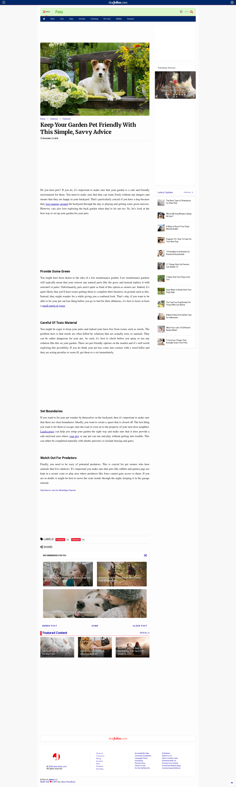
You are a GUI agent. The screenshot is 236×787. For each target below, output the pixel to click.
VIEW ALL (188, 192)
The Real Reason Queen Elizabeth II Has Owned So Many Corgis (175, 87)
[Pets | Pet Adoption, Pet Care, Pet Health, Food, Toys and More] (59, 13)
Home (42, 119)
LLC (52, 780)
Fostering (94, 19)
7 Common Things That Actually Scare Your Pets (176, 341)
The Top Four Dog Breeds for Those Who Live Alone (178, 303)
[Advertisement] (95, 32)
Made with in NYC (49, 782)
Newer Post (49, 626)
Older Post (140, 626)
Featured (66, 119)
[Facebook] (181, 12)
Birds (53, 19)
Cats (62, 19)
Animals (82, 19)
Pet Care (107, 19)
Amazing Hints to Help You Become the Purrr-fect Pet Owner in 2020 (130, 651)
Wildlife (119, 19)
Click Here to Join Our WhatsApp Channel (58, 490)
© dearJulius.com (57, 766)
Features (130, 19)
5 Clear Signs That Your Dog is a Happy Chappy (69, 612)
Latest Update (165, 192)
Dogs (71, 19)
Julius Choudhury (68, 782)
